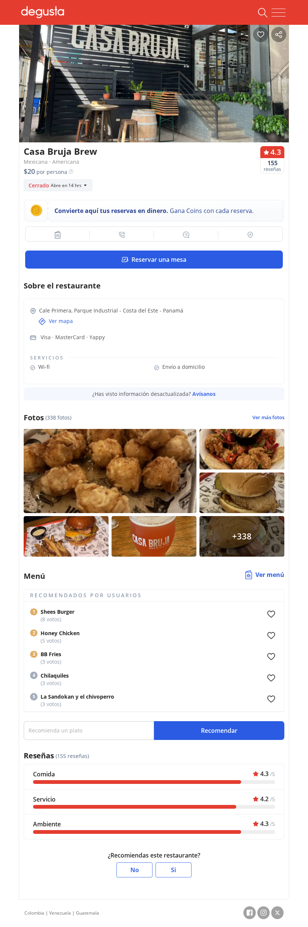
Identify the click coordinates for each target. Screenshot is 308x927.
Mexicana (36, 161)
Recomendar (219, 730)
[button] (58, 235)
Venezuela (60, 913)
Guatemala (87, 913)
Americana (65, 161)
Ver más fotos (268, 417)
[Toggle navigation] (278, 13)
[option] (154, 92)
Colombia (34, 913)
